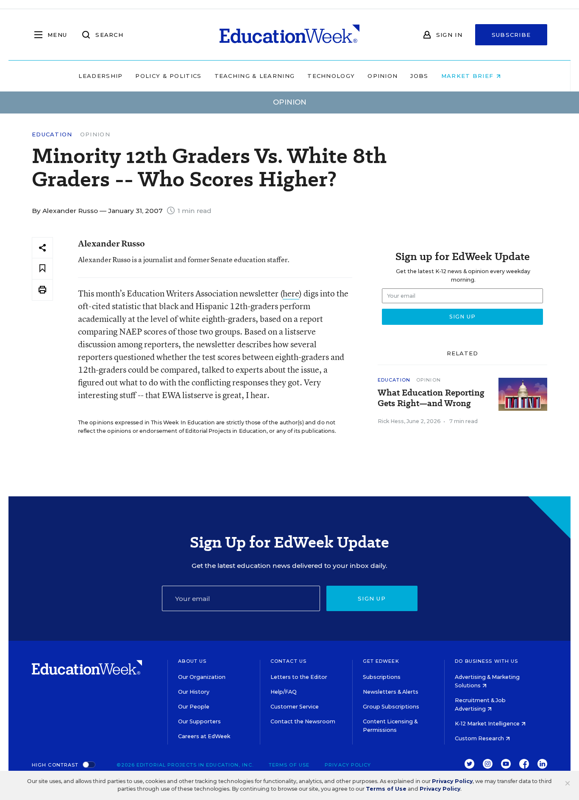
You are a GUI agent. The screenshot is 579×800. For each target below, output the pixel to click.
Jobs (419, 75)
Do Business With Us (486, 661)
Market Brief (468, 75)
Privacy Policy (348, 765)
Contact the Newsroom (302, 721)
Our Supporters (199, 721)
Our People (193, 706)
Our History (193, 692)
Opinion (382, 75)
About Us (192, 661)
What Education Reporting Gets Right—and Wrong (431, 398)
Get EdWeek (381, 661)
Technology (331, 75)
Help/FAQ (283, 692)
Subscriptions (382, 677)
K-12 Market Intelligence (488, 723)
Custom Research (480, 738)
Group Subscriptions (391, 706)
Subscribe (511, 34)
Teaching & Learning (254, 75)
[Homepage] (289, 34)
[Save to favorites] (42, 268)
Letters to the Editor (298, 677)
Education (52, 134)
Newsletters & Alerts (390, 692)
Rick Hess (391, 421)
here (291, 293)
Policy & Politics (168, 75)
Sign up (372, 598)
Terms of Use (289, 765)
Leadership (100, 75)
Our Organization (201, 677)
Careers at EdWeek (204, 736)
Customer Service (294, 706)
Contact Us (288, 661)
